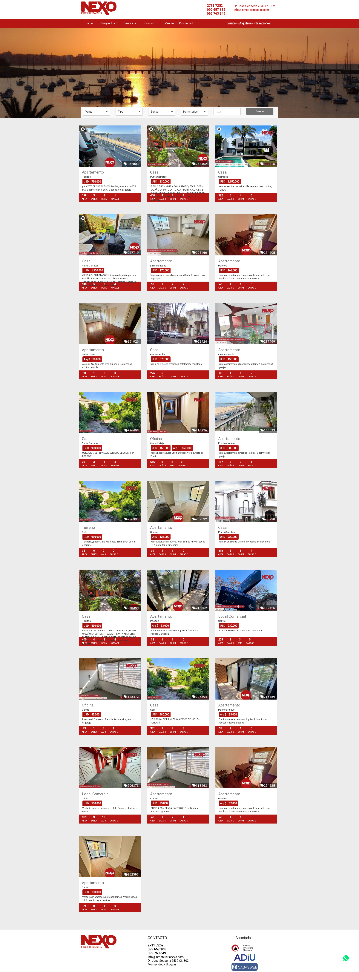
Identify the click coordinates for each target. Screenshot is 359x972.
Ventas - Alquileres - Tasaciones (249, 23)
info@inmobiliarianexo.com (251, 10)
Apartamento (93, 172)
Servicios (130, 23)
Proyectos (108, 23)
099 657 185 (216, 9)
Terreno (88, 527)
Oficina (156, 438)
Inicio (89, 23)
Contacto (150, 23)
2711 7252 (215, 5)
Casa (154, 172)
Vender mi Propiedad (179, 23)
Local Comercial (232, 616)
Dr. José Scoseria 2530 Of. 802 (254, 6)
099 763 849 (216, 13)
